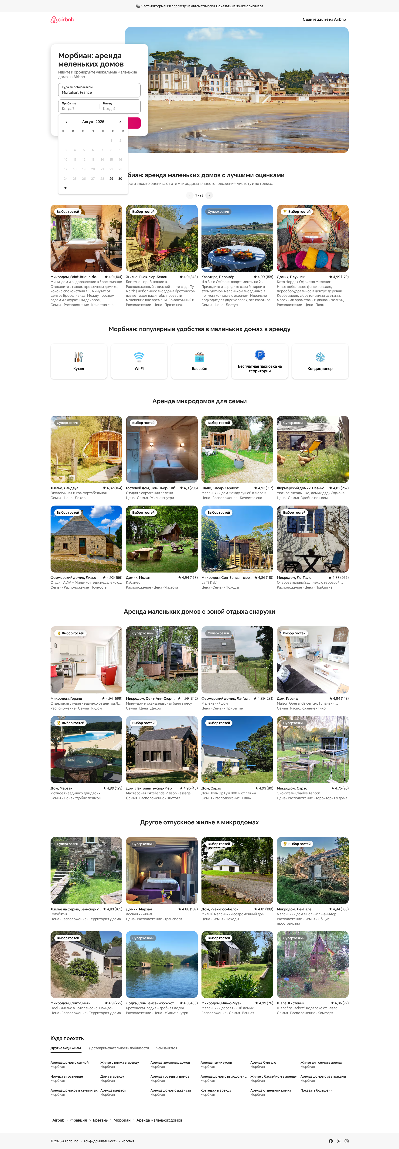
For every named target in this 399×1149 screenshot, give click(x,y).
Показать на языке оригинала (239, 6)
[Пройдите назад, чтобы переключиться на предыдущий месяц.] (66, 121)
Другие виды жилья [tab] (66, 1048)
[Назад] (190, 195)
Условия (128, 1141)
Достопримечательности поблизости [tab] (119, 1048)
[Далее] (209, 195)
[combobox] (99, 92)
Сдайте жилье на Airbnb (324, 19)
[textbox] (79, 108)
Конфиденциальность (100, 1141)
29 (111, 179)
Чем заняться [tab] (166, 1048)
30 (120, 179)
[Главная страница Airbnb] (62, 19)
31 (65, 188)
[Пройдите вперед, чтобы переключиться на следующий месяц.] (120, 121)
